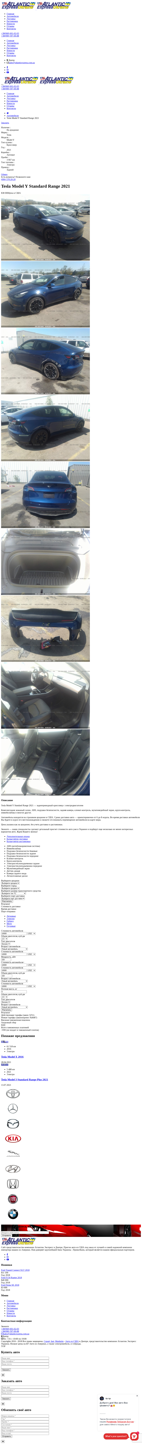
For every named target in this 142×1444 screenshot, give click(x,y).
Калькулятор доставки (17, 839)
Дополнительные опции (18, 836)
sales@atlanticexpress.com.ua (22, 62)
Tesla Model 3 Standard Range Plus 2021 (24, 1079)
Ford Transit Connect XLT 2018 (15, 1270)
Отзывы (10, 26)
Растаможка (12, 21)
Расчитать (6, 1010)
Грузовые (11, 926)
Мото (9, 923)
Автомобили (13, 16)
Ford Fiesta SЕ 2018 (10, 1285)
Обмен (4, 174)
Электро (11, 918)
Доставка (11, 19)
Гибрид (10, 921)
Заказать (5, 123)
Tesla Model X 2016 (12, 1056)
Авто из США (72, 1341)
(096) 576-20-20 (8, 179)
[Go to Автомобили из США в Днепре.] (8, 113)
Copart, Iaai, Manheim (54, 1341)
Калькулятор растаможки (19, 841)
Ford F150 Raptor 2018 (11, 1277)
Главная (10, 14)
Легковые (11, 916)
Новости (11, 24)
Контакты (11, 28)
